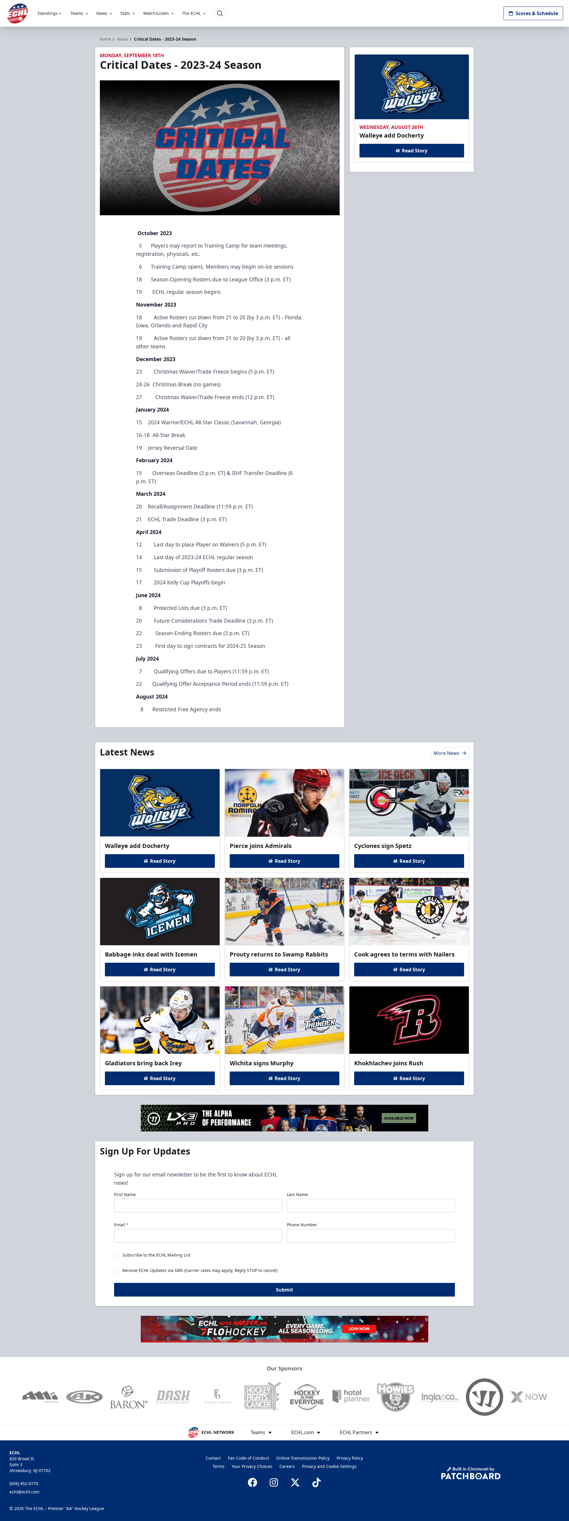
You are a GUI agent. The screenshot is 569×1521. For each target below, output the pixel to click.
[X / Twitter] (295, 1482)
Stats (125, 13)
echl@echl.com (24, 1492)
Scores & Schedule (537, 13)
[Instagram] (274, 1482)
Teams (77, 13)
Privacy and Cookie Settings (329, 1466)
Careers (287, 1466)
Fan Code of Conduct (248, 1458)
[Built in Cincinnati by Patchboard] (471, 1473)
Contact (213, 1458)
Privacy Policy (350, 1458)
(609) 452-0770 (23, 1483)
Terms (218, 1466)
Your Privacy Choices (252, 1466)
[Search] (219, 13)
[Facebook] (252, 1482)
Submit (284, 1289)
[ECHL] (17, 13)
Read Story (414, 150)
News (101, 13)
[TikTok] (316, 1482)
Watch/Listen (156, 13)
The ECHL (191, 13)
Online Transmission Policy (303, 1458)
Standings (47, 13)
